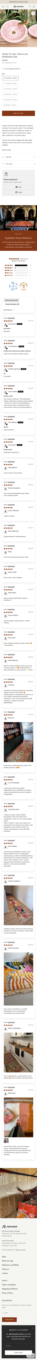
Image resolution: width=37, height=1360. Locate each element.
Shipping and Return (9, 1289)
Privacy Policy (7, 1293)
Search (4, 1280)
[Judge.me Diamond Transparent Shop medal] (13, 286)
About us (5, 1269)
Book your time (21, 1250)
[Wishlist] (7, 7)
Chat (19, 187)
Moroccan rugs (7, 1261)
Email (20, 192)
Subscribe (18, 1352)
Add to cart (18, 113)
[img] (18, 259)
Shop (4, 1257)
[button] (9, 265)
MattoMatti (11, 318)
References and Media (10, 1265)
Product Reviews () (12, 304)
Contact (5, 1273)
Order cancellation (9, 1285)
